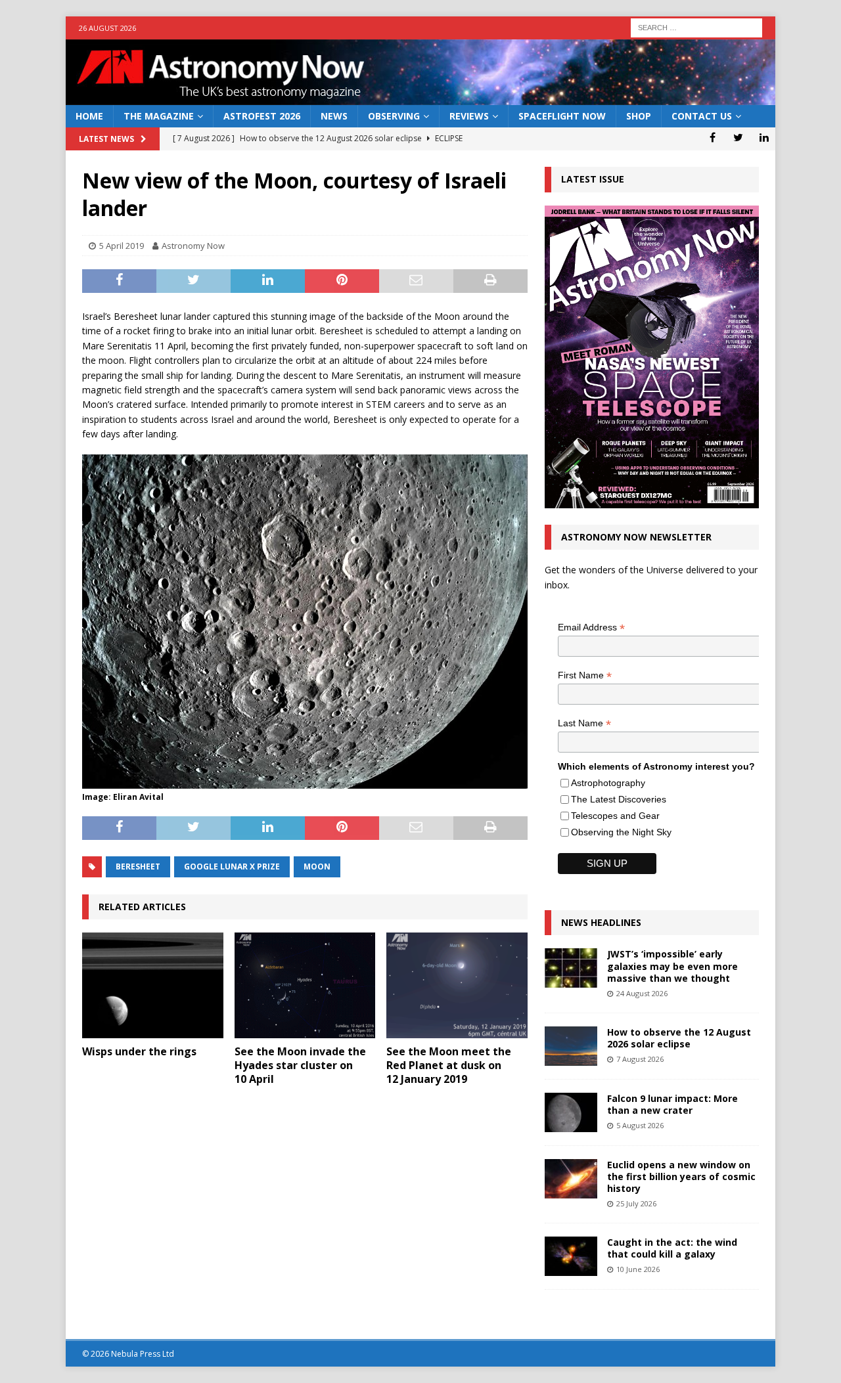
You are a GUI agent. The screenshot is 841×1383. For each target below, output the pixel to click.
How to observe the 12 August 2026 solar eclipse (679, 1038)
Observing (394, 116)
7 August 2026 (640, 1059)
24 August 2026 (642, 993)
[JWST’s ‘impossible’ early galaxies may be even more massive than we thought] (571, 968)
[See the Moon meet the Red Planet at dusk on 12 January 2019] (457, 985)
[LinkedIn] (763, 137)
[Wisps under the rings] (152, 985)
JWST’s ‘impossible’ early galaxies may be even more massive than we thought (672, 966)
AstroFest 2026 (261, 116)
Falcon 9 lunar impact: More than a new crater (672, 1104)
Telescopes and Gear (615, 815)
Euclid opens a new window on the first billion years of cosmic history (681, 1176)
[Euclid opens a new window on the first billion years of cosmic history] (571, 1178)
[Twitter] (738, 137)
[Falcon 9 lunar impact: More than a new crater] (571, 1112)
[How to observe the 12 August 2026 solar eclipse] (571, 1046)
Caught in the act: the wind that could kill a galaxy (672, 1248)
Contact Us (701, 116)
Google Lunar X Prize (232, 866)
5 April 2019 (121, 246)
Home (89, 116)
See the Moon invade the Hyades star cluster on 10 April (300, 1065)
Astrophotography (608, 783)
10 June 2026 (638, 1269)
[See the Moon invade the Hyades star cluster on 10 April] (305, 985)
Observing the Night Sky (621, 832)
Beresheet (138, 866)
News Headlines (601, 922)
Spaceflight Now (562, 116)
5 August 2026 (640, 1125)
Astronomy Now (193, 246)
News (334, 116)
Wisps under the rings (139, 1051)
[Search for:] (696, 26)
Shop (638, 116)
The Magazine (159, 116)
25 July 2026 (636, 1203)
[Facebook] (712, 137)
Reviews (469, 116)
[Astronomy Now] (420, 97)
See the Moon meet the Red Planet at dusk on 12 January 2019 (448, 1065)
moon (317, 866)
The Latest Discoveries (618, 799)
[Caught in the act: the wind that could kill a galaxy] (571, 1256)
